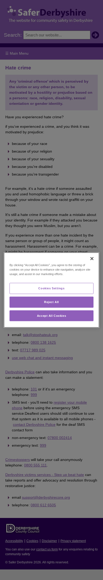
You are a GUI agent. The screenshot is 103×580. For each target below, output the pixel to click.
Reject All (51, 301)
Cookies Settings (51, 288)
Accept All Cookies (51, 315)
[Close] (92, 258)
